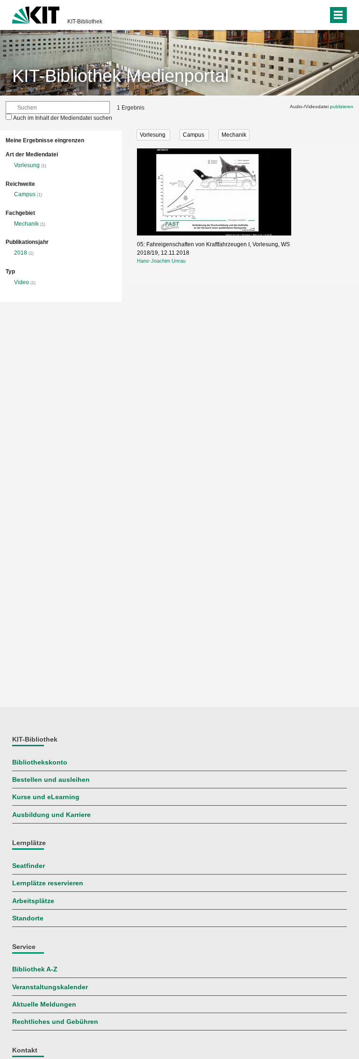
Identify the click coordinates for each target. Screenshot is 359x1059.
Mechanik (26, 224)
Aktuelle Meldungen (44, 1004)
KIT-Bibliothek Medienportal (120, 76)
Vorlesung (27, 165)
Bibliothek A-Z (34, 969)
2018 (20, 253)
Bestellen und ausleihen (51, 779)
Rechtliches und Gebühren (55, 1021)
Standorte (27, 918)
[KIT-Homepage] (35, 14)
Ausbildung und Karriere (51, 814)
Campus (25, 194)
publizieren (341, 106)
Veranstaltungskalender (50, 987)
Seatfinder (28, 865)
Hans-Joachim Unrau (161, 261)
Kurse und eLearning (45, 797)
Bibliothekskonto (39, 762)
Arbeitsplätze (33, 901)
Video (21, 282)
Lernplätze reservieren (47, 883)
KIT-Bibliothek (84, 21)
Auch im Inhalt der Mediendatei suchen (62, 118)
